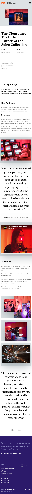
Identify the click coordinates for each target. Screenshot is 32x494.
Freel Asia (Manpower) (22, 53)
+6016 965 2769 (5, 480)
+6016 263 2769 (5, 478)
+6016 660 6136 (5, 482)
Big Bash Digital (27, 489)
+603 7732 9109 (5, 476)
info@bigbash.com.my (6, 473)
